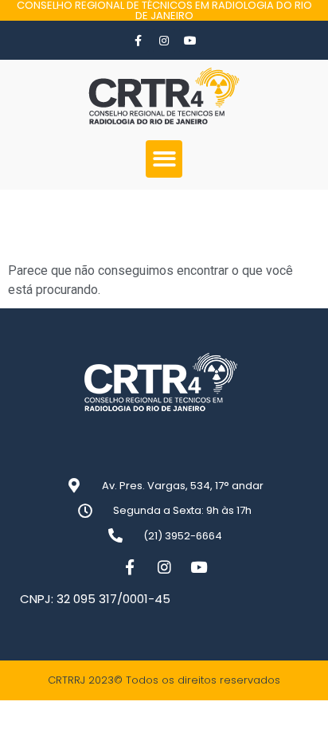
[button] (164, 159)
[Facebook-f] (138, 40)
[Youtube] (190, 40)
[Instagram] (164, 40)
